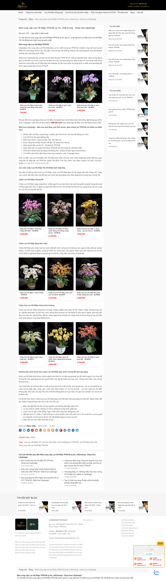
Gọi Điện (149, 554)
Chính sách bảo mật (127, 536)
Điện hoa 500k (30, 553)
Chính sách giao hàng (128, 523)
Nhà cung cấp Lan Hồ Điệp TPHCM (33, 445)
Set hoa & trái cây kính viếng (76, 12)
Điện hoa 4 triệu (20, 550)
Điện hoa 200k (40, 547)
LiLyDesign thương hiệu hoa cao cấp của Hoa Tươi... (59, 505)
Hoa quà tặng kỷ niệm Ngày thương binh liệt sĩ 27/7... (126, 505)
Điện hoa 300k (40, 545)
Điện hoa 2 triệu (20, 545)
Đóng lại (160, 543)
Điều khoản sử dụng (127, 530)
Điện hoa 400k (40, 542)
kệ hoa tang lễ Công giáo (61, 555)
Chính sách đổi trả (127, 525)
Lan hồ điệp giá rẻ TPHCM (67, 442)
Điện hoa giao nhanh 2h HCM (103, 12)
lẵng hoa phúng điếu (66, 552)
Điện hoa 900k (30, 542)
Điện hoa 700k (30, 547)
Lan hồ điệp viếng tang (53, 12)
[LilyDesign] (21, 524)
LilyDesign (53, 520)
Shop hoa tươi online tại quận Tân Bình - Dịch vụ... (27, 504)
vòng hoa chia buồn (70, 544)
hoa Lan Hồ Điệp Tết (32, 442)
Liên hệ (140, 12)
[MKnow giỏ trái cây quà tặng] (32, 524)
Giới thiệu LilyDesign (127, 520)
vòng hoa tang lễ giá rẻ (56, 544)
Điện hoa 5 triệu (20, 553)
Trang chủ (23, 19)
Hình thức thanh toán (127, 533)
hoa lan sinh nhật (49, 442)
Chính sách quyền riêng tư (129, 528)
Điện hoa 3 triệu (20, 547)
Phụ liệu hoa (123, 12)
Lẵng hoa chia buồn (34, 12)
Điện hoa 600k (30, 550)
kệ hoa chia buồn (70, 547)
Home (20, 12)
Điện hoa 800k (30, 545)
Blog (132, 12)
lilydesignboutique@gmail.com (67, 538)
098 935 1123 (56, 123)
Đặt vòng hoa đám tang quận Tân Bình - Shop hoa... (93, 505)
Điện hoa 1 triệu (20, 542)
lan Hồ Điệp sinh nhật (88, 442)
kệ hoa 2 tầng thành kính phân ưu (66, 550)
